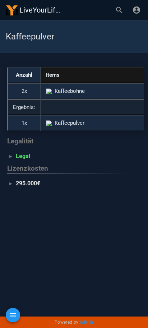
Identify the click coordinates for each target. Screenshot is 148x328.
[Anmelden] (136, 10)
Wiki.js (86, 322)
